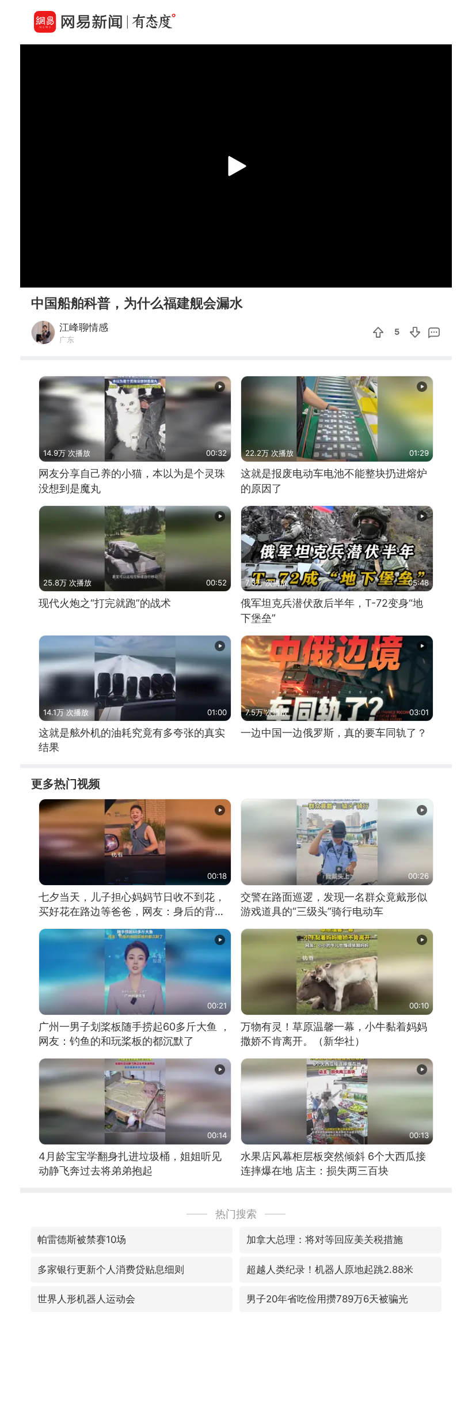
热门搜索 (236, 1214)
